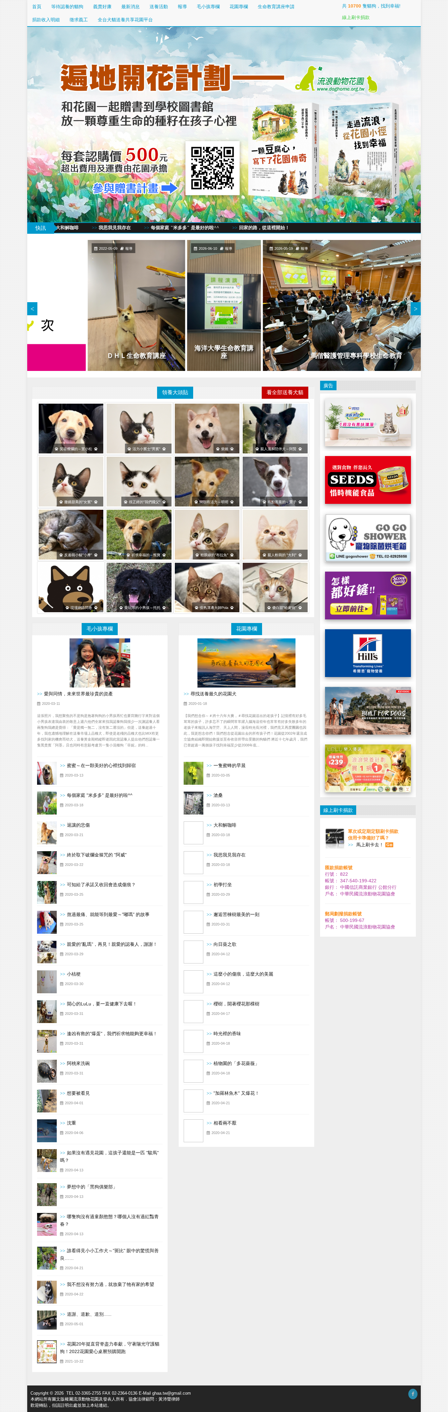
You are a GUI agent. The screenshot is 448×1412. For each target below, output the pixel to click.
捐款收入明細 (46, 19)
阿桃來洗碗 (78, 1063)
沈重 (71, 1123)
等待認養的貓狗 (67, 6)
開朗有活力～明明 (214, 502)
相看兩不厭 (225, 1123)
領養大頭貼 (175, 392)
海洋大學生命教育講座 (224, 351)
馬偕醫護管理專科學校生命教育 (356, 355)
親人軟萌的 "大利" (283, 555)
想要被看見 (78, 1093)
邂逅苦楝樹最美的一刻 (236, 914)
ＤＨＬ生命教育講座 (136, 355)
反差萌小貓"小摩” (79, 555)
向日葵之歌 (225, 944)
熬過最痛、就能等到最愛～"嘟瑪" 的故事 (108, 914)
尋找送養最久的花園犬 (213, 693)
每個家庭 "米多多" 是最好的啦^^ (58, 227)
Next (416, 308)
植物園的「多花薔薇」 (236, 1063)
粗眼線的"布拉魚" (215, 555)
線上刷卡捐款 (356, 17)
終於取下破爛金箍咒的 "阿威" (97, 854)
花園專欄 (239, 6)
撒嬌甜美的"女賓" (79, 502)
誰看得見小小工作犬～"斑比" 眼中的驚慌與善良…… (109, 1254)
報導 (182, 6)
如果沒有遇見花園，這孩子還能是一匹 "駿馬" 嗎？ (109, 1156)
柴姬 (225, 449)
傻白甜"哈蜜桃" (285, 608)
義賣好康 (102, 6)
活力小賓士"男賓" (147, 449)
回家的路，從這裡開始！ (137, 227)
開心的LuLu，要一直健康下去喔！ (102, 1003)
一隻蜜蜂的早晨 (230, 765)
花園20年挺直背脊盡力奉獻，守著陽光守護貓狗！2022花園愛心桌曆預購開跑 (109, 1347)
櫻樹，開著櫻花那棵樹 (236, 1003)
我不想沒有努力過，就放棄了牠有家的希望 (110, 1284)
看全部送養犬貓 (285, 392)
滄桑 (218, 795)
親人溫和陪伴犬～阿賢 (279, 449)
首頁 (36, 6)
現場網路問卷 (82, 608)
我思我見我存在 (230, 854)
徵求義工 (79, 19)
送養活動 (159, 6)
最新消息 (130, 6)
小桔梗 (74, 974)
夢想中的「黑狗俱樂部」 (92, 1186)
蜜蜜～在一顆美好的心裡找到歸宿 (101, 765)
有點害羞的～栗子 (283, 502)
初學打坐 (223, 884)
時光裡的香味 (227, 1033)
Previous (32, 308)
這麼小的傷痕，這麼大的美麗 (243, 974)
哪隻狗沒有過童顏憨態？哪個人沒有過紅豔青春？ (109, 1220)
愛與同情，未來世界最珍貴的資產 (78, 693)
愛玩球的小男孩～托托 (143, 608)
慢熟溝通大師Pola (215, 608)
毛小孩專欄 (208, 6)
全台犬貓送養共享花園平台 (125, 19)
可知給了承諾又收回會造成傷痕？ (101, 884)
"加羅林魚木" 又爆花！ (236, 1093)
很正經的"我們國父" (145, 502)
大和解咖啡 (225, 825)
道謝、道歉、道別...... (89, 1314)
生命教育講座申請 (276, 6)
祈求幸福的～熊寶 (147, 555)
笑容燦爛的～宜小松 (77, 449)
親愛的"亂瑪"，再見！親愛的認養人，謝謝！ (112, 944)
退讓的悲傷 (78, 825)
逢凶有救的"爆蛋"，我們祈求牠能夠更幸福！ (112, 1033)
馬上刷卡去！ (369, 844)
